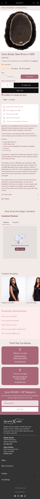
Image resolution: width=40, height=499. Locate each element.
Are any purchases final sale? (10, 320)
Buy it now (20, 90)
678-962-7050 (7, 453)
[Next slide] (36, 290)
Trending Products (21, 7)
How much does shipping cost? (10, 333)
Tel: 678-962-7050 (20, 382)
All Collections (10, 7)
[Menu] (2, 3)
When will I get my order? (9, 325)
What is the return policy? (9, 316)
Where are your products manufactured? (13, 329)
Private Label (22, 488)
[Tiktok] (25, 496)
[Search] (6, 3)
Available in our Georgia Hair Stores (15, 95)
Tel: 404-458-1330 (20, 361)
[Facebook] (15, 496)
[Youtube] (22, 496)
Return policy (8, 194)
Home (3, 7)
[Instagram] (18, 496)
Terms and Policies (20, 492)
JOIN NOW (20, 409)
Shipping (6, 199)
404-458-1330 (7, 444)
